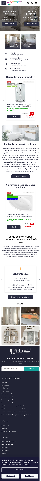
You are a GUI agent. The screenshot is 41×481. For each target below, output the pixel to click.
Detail (14, 116)
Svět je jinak (5, 388)
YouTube (4, 453)
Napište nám (5, 391)
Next (37, 41)
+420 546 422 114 (7, 444)
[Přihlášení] (32, 3)
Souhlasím (29, 476)
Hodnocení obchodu (8, 403)
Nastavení (20, 470)
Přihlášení (4, 428)
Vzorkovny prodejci (8, 400)
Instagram (5, 450)
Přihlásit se (30, 369)
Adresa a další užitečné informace (13, 412)
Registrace (5, 425)
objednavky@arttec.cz (8, 441)
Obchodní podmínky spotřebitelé (13, 409)
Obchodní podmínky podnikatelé (13, 406)
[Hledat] (28, 2)
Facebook (4, 447)
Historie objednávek (8, 431)
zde (28, 465)
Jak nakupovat (6, 394)
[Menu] (3, 3)
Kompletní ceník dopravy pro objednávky (16, 415)
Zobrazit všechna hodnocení (20, 299)
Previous (3, 41)
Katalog (4, 382)
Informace (5, 385)
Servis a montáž (7, 397)
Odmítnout (10, 476)
